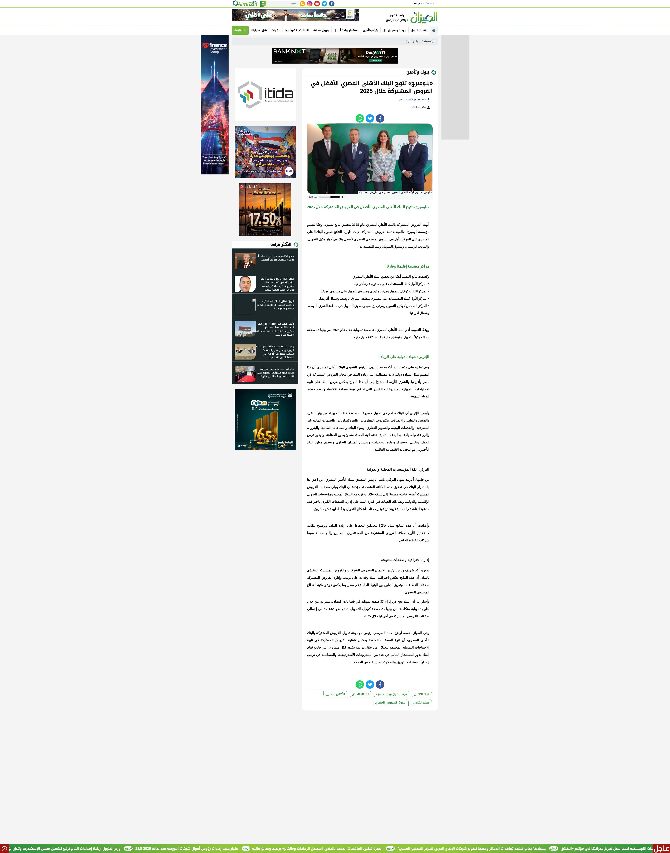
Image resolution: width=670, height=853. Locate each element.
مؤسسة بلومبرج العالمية (391, 694)
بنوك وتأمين (370, 30)
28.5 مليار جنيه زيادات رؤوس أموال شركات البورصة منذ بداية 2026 (239, 848)
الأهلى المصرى (335, 694)
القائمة (238, 30)
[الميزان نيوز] (424, 17)
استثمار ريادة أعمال (346, 30)
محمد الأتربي (421, 702)
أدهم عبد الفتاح (419, 107)
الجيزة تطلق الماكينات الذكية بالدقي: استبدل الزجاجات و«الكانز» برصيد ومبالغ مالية (370, 848)
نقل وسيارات (259, 30)
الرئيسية (429, 41)
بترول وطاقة (321, 30)
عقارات (275, 30)
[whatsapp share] (360, 118)
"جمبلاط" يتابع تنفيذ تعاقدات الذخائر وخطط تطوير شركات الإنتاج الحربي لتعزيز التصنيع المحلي (524, 848)
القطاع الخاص (360, 694)
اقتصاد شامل (419, 30)
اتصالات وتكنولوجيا (297, 30)
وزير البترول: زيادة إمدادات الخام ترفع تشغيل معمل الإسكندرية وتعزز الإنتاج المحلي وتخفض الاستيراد (94, 848)
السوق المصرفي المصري (390, 702)
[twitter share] (370, 118)
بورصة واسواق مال (394, 30)
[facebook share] (380, 118)
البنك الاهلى (422, 694)
